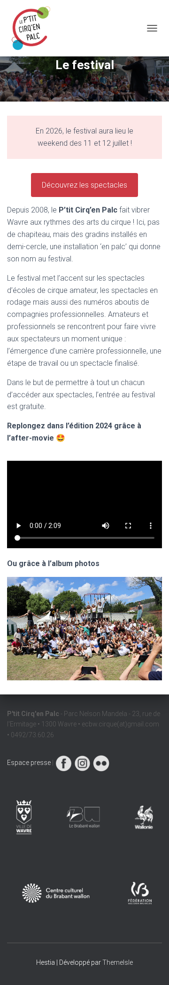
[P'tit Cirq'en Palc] (34, 28)
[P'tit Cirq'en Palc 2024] (84, 627)
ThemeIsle (117, 962)
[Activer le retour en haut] (150, 966)
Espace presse (29, 762)
